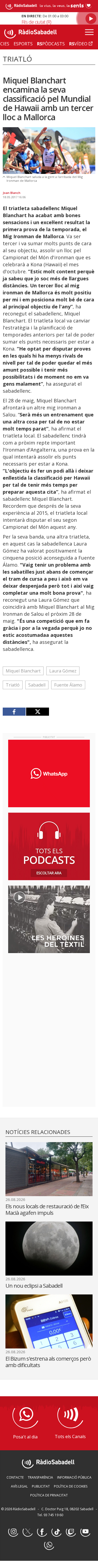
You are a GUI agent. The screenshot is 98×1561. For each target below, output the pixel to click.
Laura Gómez (62, 671)
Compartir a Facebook (14, 712)
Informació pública (74, 1477)
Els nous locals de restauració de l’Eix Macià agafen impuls (46, 1209)
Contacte (15, 1477)
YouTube (85, 1532)
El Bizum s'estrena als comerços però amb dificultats (48, 1362)
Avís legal (19, 1486)
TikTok (56, 1532)
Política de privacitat (49, 1495)
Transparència (40, 1477)
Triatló (13, 685)
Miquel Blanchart (23, 671)
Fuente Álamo (68, 685)
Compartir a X (37, 712)
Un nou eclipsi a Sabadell (33, 1285)
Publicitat (41, 1486)
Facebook (42, 1532)
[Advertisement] (49, 992)
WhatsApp (49, 1545)
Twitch (70, 1532)
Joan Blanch (11, 193)
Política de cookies (70, 1486)
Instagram (13, 1532)
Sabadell (36, 685)
